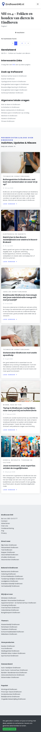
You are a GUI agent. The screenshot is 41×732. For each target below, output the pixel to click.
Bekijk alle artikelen (7, 146)
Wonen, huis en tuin (12, 405)
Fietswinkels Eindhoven (9, 547)
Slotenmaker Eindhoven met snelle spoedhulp (20, 353)
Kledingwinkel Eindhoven (10, 651)
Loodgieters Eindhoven (9, 581)
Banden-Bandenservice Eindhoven (14, 672)
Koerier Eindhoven (8, 79)
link (14, 65)
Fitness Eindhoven (7, 121)
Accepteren (9, 729)
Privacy (4, 533)
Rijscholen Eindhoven (9, 545)
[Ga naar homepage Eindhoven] (12, 4)
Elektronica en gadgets (14, 234)
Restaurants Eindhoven (9, 571)
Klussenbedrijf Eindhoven (10, 624)
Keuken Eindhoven (8, 646)
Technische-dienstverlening (16, 176)
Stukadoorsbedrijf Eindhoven (12, 584)
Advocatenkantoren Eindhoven (13, 675)
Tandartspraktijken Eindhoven (12, 579)
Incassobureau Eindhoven (10, 694)
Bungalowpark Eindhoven (10, 612)
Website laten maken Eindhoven (13, 653)
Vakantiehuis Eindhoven (10, 610)
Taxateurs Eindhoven (9, 629)
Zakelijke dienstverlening (15, 292)
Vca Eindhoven (6, 648)
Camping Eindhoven (8, 605)
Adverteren (5, 523)
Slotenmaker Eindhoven (10, 677)
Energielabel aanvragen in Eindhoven (15, 84)
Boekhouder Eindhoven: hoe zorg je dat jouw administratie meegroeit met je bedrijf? (20, 297)
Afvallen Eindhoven (8, 557)
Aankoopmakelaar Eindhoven (12, 93)
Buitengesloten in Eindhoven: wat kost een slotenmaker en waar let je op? (20, 182)
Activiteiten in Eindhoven (10, 107)
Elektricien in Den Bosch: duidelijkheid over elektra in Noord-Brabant (20, 239)
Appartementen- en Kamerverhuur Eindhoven (18, 603)
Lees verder (9, 204)
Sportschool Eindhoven (9, 656)
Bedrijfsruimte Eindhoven (10, 697)
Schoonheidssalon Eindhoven (12, 576)
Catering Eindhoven (8, 574)
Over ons (4, 526)
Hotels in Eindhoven (8, 118)
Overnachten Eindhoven (10, 608)
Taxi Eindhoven (6, 550)
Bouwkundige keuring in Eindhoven (14, 87)
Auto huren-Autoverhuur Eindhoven (14, 670)
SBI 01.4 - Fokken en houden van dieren (15, 53)
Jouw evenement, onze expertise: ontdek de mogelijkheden (19, 466)
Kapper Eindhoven (8, 552)
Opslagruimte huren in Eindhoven (13, 81)
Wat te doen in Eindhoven (10, 104)
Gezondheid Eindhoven (9, 555)
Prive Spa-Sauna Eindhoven (11, 692)
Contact (4, 521)
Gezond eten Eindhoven (10, 560)
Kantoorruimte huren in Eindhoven (14, 76)
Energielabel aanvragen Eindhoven (14, 90)
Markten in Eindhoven (9, 116)
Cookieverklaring (7, 528)
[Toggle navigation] (38, 4)
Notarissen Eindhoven (9, 627)
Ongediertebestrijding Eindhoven (13, 699)
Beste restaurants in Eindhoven (12, 110)
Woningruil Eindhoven (9, 689)
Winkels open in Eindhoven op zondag (15, 113)
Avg (2, 531)
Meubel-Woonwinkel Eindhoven (13, 600)
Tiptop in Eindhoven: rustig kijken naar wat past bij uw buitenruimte (19, 409)
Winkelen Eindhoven (8, 598)
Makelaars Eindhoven (9, 634)
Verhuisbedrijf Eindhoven (10, 586)
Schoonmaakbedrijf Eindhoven (12, 632)
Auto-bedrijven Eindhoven (11, 668)
